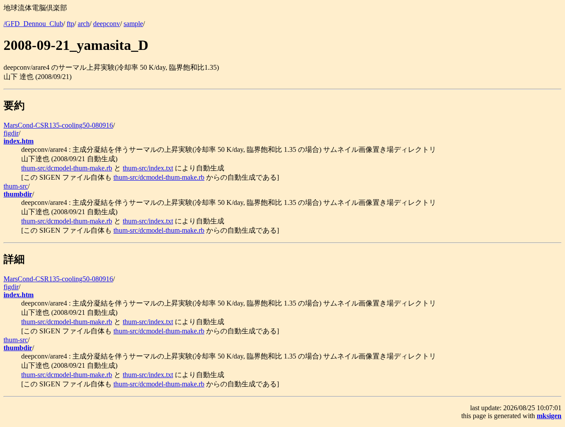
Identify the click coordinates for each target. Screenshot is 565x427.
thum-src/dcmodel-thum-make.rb (66, 168)
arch (84, 23)
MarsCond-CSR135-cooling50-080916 (58, 125)
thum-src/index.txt (148, 168)
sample (133, 23)
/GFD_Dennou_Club (33, 23)
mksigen (549, 415)
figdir (11, 133)
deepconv (106, 23)
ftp (70, 23)
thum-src (16, 186)
